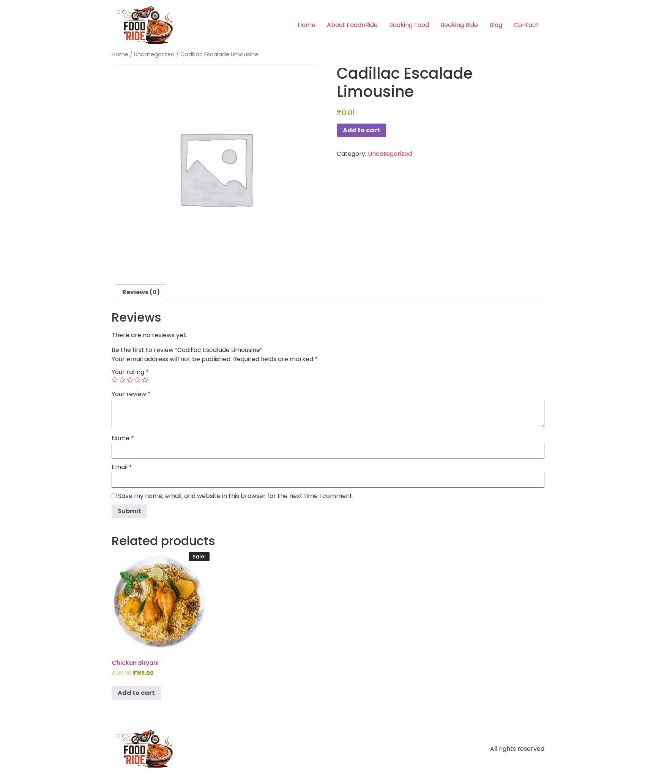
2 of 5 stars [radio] (122, 380)
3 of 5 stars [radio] (130, 380)
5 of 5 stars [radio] (145, 380)
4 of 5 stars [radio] (137, 380)
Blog (495, 25)
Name (123, 438)
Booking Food (409, 25)
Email (122, 467)
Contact (526, 25)
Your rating (130, 372)
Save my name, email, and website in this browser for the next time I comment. (235, 496)
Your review (131, 394)
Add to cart (361, 130)
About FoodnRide (352, 25)
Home (306, 25)
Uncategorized (154, 54)
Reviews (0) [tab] (141, 292)
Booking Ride (459, 25)
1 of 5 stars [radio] (115, 380)
